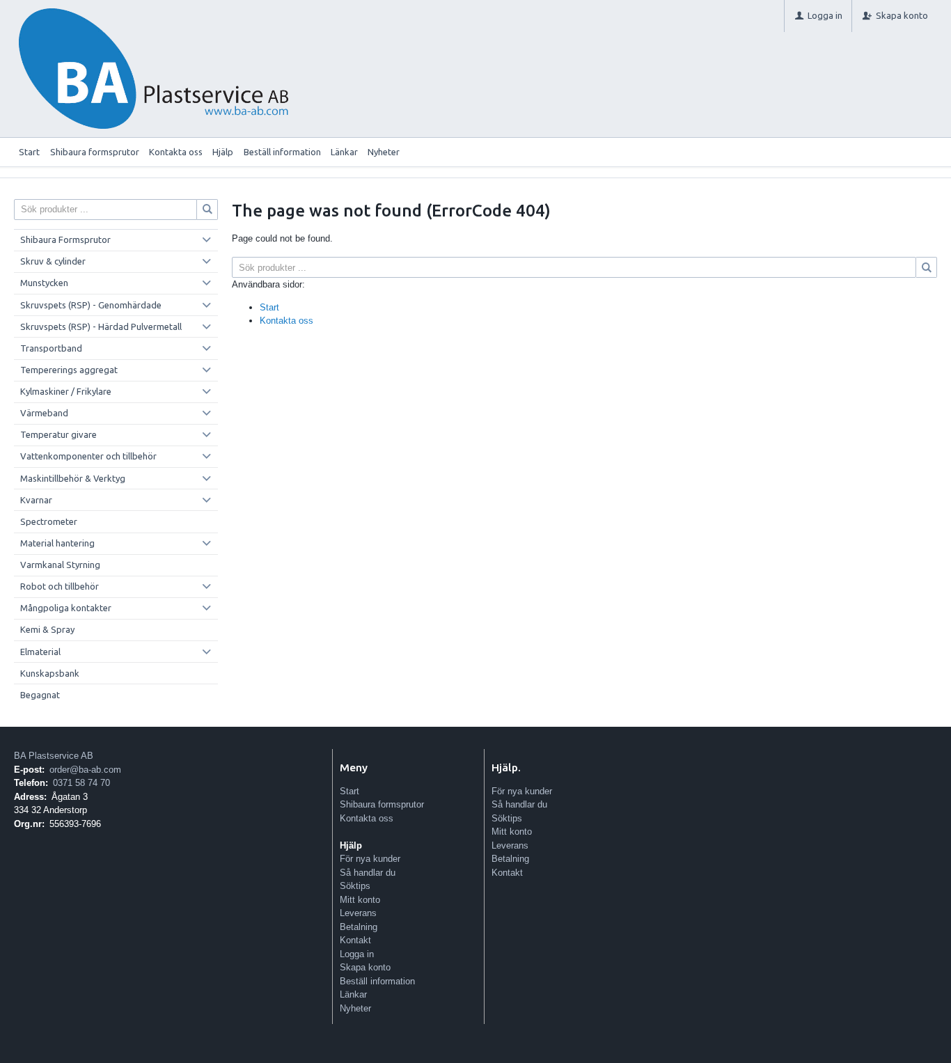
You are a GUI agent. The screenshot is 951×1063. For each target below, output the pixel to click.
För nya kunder (370, 858)
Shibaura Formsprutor (65, 239)
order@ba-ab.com (85, 769)
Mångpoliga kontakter (65, 608)
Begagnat (40, 695)
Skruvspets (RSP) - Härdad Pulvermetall (101, 326)
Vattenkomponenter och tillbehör (88, 456)
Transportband (51, 348)
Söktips (355, 886)
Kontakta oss (176, 152)
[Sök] (926, 267)
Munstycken (44, 283)
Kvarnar (36, 500)
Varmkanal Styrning (60, 564)
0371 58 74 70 (81, 783)
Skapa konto (365, 967)
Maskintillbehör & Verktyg (72, 478)
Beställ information (282, 152)
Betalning (358, 927)
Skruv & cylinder (53, 261)
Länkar (344, 152)
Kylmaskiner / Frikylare (65, 391)
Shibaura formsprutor (94, 152)
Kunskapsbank (49, 673)
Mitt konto (360, 900)
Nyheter (384, 152)
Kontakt (355, 940)
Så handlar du (367, 872)
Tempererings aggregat (69, 370)
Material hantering (57, 543)
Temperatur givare (58, 434)
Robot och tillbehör (59, 586)
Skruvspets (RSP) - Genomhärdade (91, 305)
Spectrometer (48, 521)
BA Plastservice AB (53, 755)
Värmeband (44, 413)
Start (29, 152)
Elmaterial (40, 651)
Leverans (358, 913)
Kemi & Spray (47, 629)
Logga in (357, 954)
